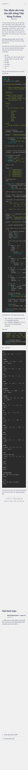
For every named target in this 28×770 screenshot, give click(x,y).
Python (11, 501)
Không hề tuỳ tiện (9, 738)
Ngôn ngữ (20, 498)
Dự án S (7, 501)
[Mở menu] (25, 4)
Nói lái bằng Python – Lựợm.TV (16, 615)
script (15, 501)
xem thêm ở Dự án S (12, 320)
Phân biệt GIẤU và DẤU (11, 735)
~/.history (14, 498)
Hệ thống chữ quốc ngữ (8, 39)
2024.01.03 (10, 617)
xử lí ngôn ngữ (20, 501)
